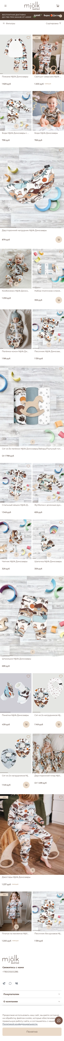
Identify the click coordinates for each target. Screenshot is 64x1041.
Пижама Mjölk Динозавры (15, 76)
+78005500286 (10, 971)
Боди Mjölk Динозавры (46, 133)
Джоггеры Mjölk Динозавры (16, 877)
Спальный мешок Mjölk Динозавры (20, 505)
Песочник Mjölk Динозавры (48, 351)
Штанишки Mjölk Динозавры (16, 658)
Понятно (32, 1031)
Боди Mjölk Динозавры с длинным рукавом (24, 133)
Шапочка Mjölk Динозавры (48, 561)
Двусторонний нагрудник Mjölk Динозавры (24, 230)
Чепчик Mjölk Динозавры (14, 561)
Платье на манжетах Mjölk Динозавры (21, 933)
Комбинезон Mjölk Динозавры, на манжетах (24, 291)
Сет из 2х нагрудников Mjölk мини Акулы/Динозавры (29, 775)
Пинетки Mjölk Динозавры (15, 715)
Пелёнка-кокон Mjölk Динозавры (19, 351)
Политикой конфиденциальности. (20, 1024)
